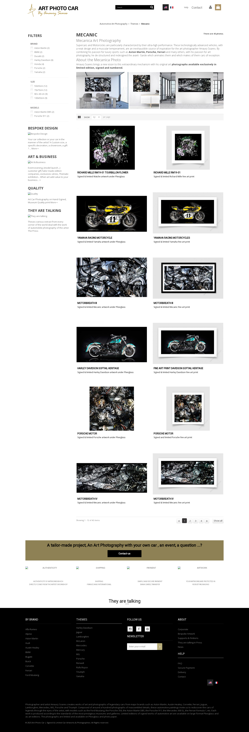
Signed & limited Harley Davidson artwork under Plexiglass (105, 372)
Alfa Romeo (31, 629)
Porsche (39, 68)
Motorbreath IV (87, 499)
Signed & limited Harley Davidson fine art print (176, 372)
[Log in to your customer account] (211, 7)
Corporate (183, 629)
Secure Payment (186, 667)
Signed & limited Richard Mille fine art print (174, 176)
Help (186, 7)
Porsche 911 (41, 116)
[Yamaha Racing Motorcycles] (188, 213)
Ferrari (28, 670)
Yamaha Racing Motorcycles (172, 238)
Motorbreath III (87, 303)
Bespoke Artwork (186, 633)
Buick (28, 661)
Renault (80, 663)
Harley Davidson (43, 60)
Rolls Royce (82, 667)
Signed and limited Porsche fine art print (173, 437)
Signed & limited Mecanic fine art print (172, 307)
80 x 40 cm (40, 94)
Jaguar (79, 632)
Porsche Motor (87, 433)
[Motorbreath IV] (112, 474)
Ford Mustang (32, 675)
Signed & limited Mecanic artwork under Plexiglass (101, 307)
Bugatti (28, 656)
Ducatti (39, 56)
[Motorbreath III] (112, 278)
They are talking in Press (190, 642)
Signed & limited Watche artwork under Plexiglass (101, 176)
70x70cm (40, 90)
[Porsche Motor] (112, 409)
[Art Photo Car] (56, 10)
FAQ (180, 663)
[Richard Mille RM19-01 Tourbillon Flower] (112, 148)
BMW (38, 52)
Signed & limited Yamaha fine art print (172, 241)
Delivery (182, 672)
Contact (197, 7)
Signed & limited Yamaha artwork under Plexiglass (101, 241)
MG (78, 654)
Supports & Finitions (188, 638)
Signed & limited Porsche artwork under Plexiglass (101, 437)
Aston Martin (41, 48)
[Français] (172, 7)
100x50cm (40, 98)
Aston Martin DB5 (44, 112)
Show (87, 117)
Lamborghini (82, 636)
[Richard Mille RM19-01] (188, 148)
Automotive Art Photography (113, 24)
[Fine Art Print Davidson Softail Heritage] (188, 343)
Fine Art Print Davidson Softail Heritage (178, 368)
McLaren (80, 641)
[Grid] (79, 117)
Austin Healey (32, 647)
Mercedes (81, 645)
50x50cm (40, 86)
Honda (39, 64)
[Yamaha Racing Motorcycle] (112, 213)
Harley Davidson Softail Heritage (98, 368)
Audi (27, 643)
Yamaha (39, 72)
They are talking (125, 601)
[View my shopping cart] (218, 7)
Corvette (29, 665)
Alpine (28, 633)
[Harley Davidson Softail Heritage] (112, 343)
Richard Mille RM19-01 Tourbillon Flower (102, 172)
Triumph (80, 671)
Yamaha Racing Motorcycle (94, 238)
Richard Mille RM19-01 (167, 172)
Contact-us (124, 553)
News (180, 646)
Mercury (80, 649)
